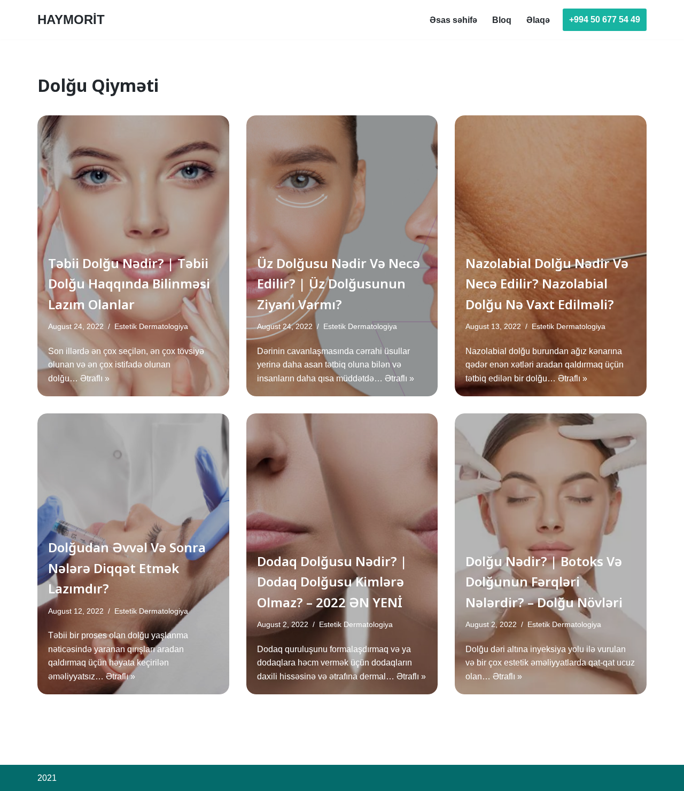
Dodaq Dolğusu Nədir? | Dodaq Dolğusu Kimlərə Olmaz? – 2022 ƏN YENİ (332, 581)
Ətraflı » (95, 378)
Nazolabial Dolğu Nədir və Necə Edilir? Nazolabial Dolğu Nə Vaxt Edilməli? (546, 283)
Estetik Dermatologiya (151, 326)
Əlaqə (538, 20)
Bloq (501, 20)
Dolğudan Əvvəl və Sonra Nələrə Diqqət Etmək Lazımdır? (127, 567)
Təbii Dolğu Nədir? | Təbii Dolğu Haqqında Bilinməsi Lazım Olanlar (129, 283)
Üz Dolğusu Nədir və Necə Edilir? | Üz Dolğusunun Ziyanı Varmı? (338, 283)
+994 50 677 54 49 (604, 19)
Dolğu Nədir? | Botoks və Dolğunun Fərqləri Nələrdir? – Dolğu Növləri (544, 581)
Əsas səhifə (453, 20)
